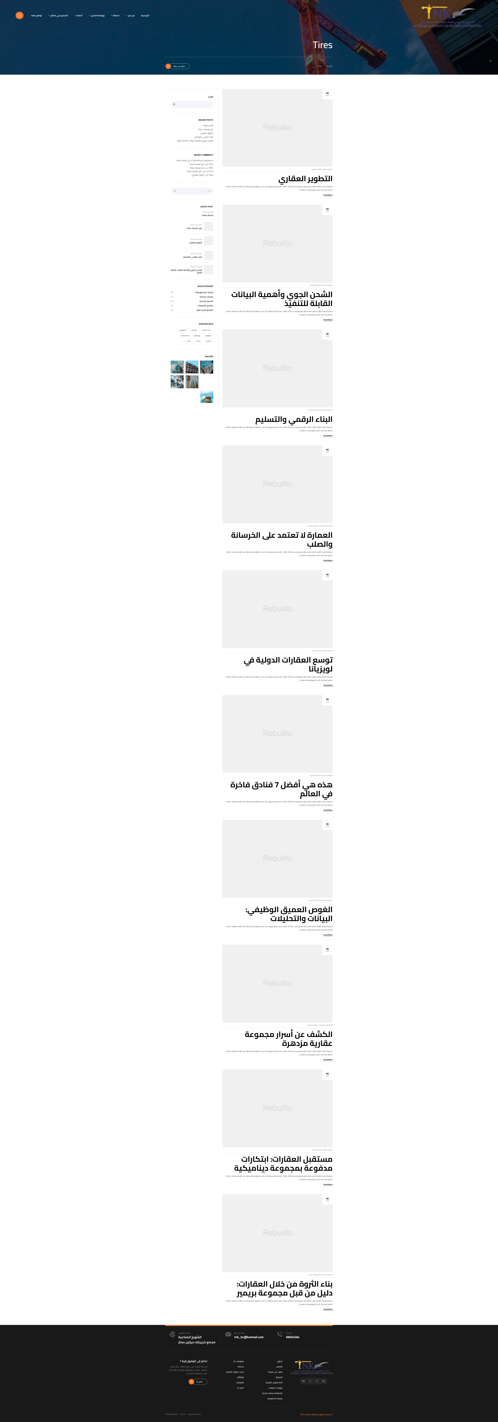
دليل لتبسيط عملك (205, 129)
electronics (206, 330)
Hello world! (208, 126)
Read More (328, 194)
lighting (197, 335)
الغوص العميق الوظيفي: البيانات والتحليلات (289, 913)
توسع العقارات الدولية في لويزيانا (288, 664)
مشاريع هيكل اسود (315, 410)
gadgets (182, 330)
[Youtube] (303, 1381)
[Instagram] (317, 1381)
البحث (210, 96)
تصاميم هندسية (317, 169)
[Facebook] (323, 1381)
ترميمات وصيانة (328, 169)
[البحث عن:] (192, 191)
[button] (19, 15)
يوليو (327, 94)
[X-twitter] (310, 1381)
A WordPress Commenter (202, 160)
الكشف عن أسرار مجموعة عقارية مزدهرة (289, 1038)
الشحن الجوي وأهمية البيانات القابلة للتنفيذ (282, 298)
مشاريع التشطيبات (316, 285)
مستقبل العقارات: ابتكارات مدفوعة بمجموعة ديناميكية (283, 1163)
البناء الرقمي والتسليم (294, 419)
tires (189, 341)
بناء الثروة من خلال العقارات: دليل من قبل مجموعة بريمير (285, 1288)
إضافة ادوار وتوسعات (326, 526)
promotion (185, 335)
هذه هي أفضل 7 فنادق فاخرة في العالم (281, 789)
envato (194, 330)
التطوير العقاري (305, 178)
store (198, 341)
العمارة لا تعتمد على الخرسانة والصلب (282, 539)
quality (208, 341)
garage (208, 335)
